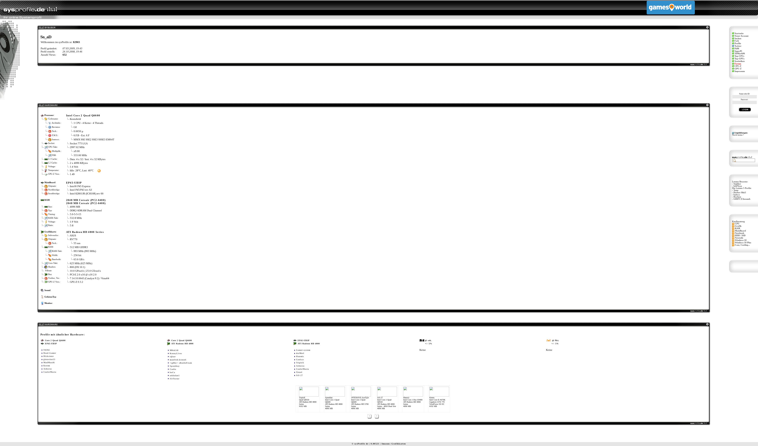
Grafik (738, 226)
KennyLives (176, 353)
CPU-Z (738, 66)
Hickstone (48, 356)
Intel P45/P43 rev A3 (81, 189)
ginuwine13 (49, 359)
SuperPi (738, 51)
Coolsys (300, 359)
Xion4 (299, 372)
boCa (172, 372)
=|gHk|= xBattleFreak (181, 363)
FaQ (737, 41)
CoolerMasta (49, 372)
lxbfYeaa (738, 186)
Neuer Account (742, 36)
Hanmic (300, 356)
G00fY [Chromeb (742, 199)
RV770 (73, 239)
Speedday (175, 366)
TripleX (300, 363)
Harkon (737, 197)
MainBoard (740, 231)
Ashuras (47, 369)
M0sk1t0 (174, 350)
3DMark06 (740, 53)
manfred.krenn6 (178, 360)
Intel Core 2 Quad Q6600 (83, 115)
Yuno (736, 190)
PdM (737, 49)
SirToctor (174, 379)
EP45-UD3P (74, 182)
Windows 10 (741, 240)
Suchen (738, 38)
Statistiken (740, 61)
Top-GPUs (739, 59)
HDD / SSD (740, 235)
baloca (737, 195)
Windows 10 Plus (743, 243)
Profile (738, 43)
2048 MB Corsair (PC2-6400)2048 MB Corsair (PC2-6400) (86, 202)
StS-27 (299, 375)
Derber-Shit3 (740, 192)
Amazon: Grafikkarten (393, 444)
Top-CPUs (739, 56)
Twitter (738, 46)
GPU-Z (738, 69)
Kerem (46, 366)
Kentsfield (75, 119)
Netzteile (739, 238)
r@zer (173, 356)
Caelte (173, 369)
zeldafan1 (175, 375)
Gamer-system (303, 350)
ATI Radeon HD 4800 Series (85, 231)
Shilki (46, 350)
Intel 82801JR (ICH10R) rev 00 (86, 193)
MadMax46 (49, 362)
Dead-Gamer (49, 353)
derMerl (300, 353)
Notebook (739, 233)
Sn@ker (737, 184)
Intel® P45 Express (80, 186)
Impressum (740, 71)
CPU (737, 224)
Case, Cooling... (742, 245)
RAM (737, 228)
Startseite (739, 33)
